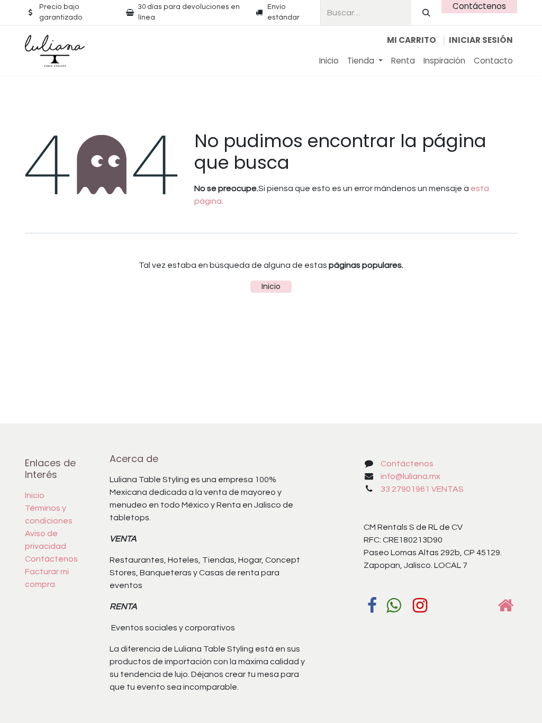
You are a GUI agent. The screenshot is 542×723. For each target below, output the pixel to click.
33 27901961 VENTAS (422, 489)
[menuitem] (329, 61)
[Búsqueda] (426, 12)
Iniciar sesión (481, 40)
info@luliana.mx (410, 476)
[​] (372, 605)
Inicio (271, 286)
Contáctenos (479, 6)
